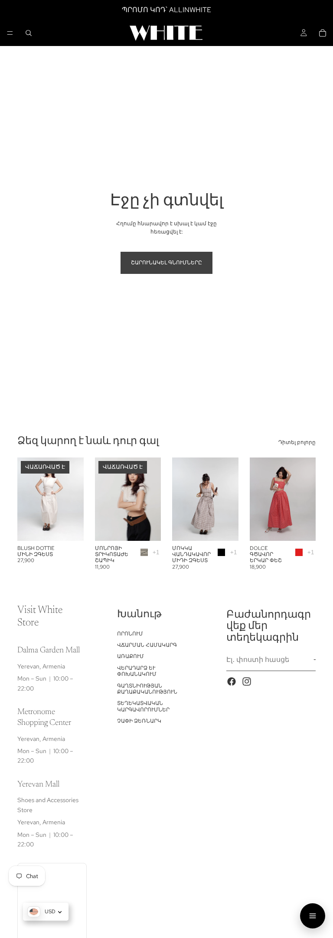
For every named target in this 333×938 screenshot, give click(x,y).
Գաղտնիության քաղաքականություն (147, 688)
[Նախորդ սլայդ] (26, 499)
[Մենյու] (10, 33)
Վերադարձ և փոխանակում (137, 671)
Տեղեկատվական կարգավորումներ (143, 706)
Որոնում (130, 633)
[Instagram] (247, 681)
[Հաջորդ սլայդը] (74, 499)
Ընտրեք (232, 526)
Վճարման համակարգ (147, 645)
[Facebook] (231, 681)
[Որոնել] (28, 33)
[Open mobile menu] (312, 915)
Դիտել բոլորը (297, 442)
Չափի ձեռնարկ (139, 720)
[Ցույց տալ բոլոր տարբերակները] (156, 552)
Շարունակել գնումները (166, 262)
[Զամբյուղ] (322, 33)
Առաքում (130, 656)
